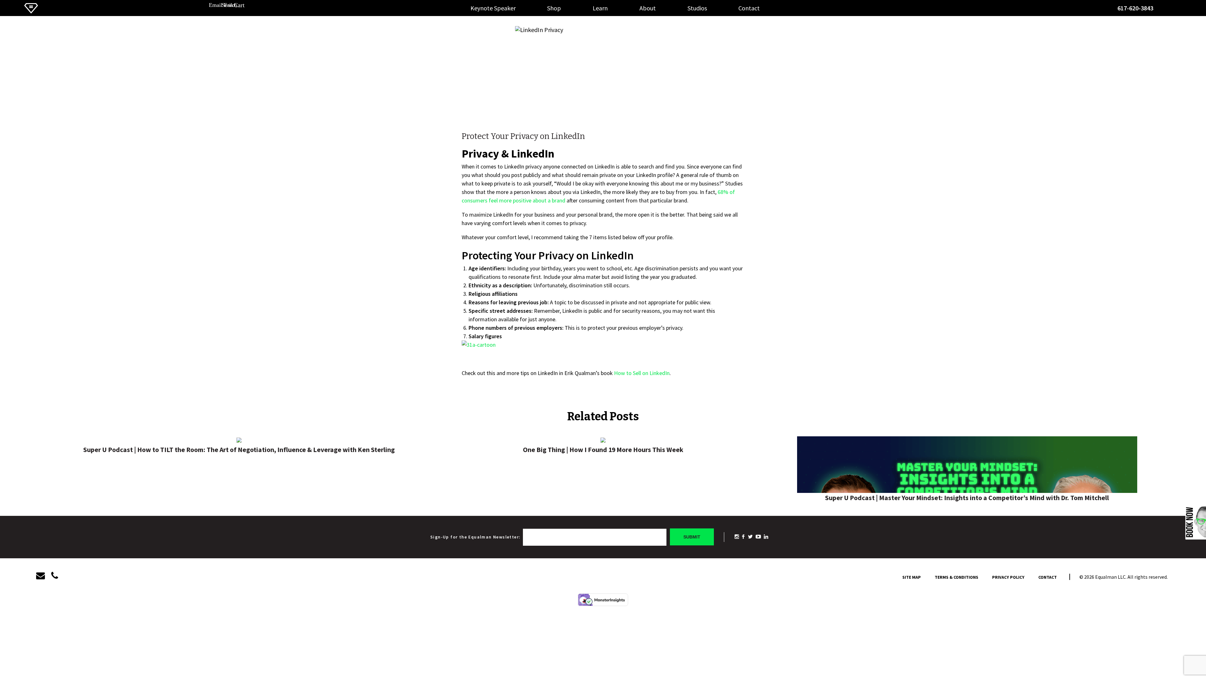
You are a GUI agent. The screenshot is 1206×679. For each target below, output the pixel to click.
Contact (749, 8)
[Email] (43, 576)
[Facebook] (743, 536)
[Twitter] (750, 536)
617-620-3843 (1135, 8)
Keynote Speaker (493, 8)
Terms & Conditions (956, 577)
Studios (697, 8)
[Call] (54, 576)
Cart (1191, 10)
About (647, 8)
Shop (554, 8)
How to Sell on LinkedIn (642, 373)
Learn (600, 8)
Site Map (911, 577)
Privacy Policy (1008, 577)
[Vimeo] (737, 536)
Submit (691, 536)
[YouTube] (758, 536)
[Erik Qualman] (31, 11)
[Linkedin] (766, 536)
